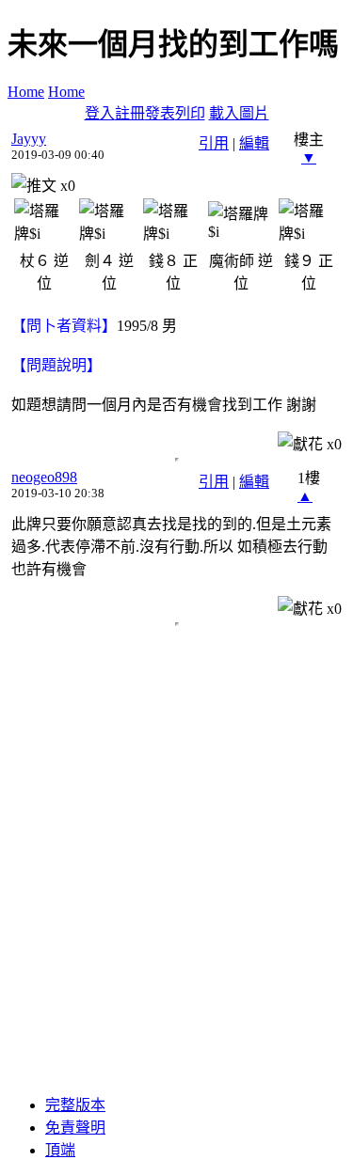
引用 (214, 143)
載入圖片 (239, 113)
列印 (190, 113)
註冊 (130, 113)
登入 (100, 113)
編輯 (254, 143)
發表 (160, 113)
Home (26, 92)
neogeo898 (44, 477)
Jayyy (28, 139)
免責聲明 (75, 1128)
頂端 (60, 1150)
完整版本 (75, 1105)
